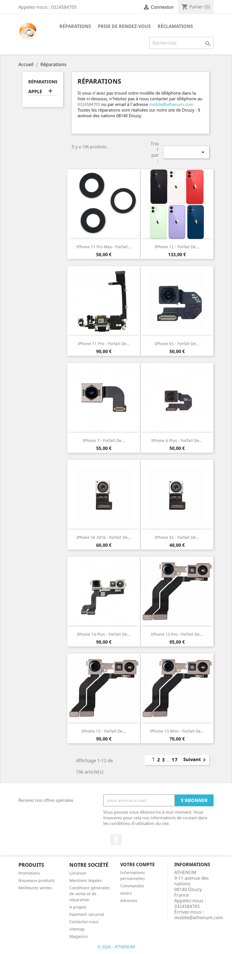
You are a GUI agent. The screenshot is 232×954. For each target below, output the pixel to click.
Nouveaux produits (36, 880)
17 (175, 760)
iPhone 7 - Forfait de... (104, 440)
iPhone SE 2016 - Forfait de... (103, 537)
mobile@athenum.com (171, 104)
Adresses (129, 900)
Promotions (29, 873)
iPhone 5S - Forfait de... (177, 537)
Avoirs (126, 893)
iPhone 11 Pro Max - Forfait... (103, 246)
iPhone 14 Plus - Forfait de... (103, 634)
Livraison (77, 873)
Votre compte (137, 864)
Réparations (75, 26)
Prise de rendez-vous (124, 26)
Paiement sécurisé (86, 914)
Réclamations (175, 26)
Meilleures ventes (35, 887)
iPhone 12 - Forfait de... (177, 246)
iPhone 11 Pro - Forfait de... (104, 343)
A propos (77, 907)
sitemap (77, 929)
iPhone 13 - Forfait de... (103, 731)
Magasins (78, 936)
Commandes (132, 885)
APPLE (35, 92)
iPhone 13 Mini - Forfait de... (177, 731)
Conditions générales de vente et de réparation (89, 893)
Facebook (116, 839)
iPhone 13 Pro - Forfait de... (177, 634)
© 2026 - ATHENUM (116, 946)
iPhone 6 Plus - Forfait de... (177, 440)
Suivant (195, 760)
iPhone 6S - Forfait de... (177, 343)
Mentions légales (85, 880)
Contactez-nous (84, 921)
